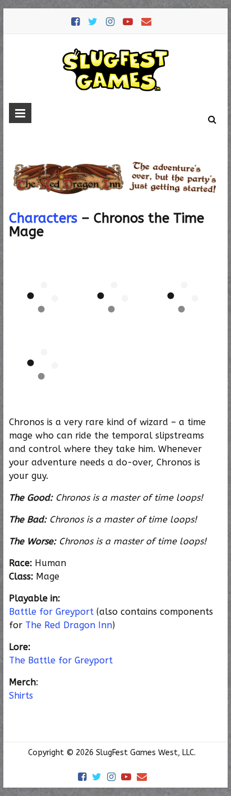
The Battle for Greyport (61, 660)
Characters (43, 218)
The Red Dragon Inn (68, 625)
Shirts (21, 695)
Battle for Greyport (51, 611)
